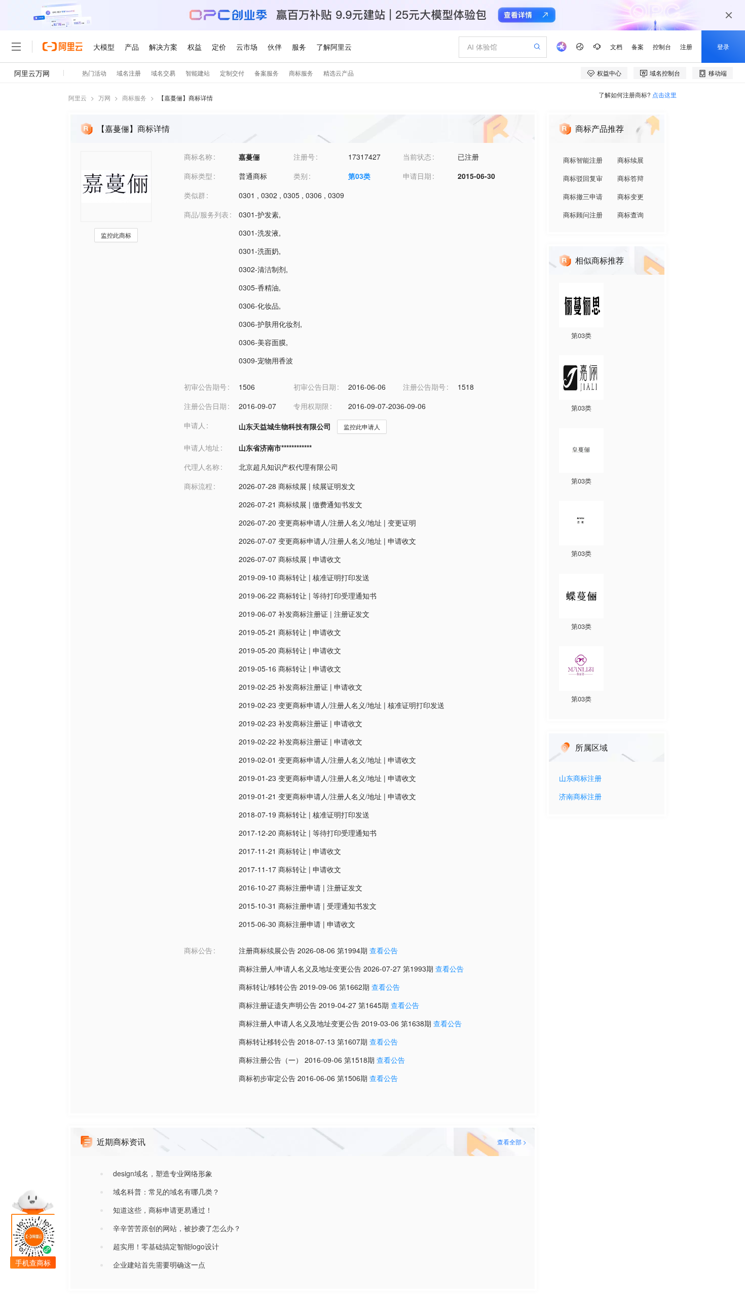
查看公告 (383, 950)
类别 (300, 176)
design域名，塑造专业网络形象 (162, 1173)
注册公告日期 (205, 406)
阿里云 (77, 97)
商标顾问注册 (583, 214)
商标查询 (630, 214)
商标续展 (630, 160)
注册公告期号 (424, 387)
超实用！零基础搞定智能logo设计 (166, 1246)
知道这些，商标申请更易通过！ (162, 1210)
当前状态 (417, 157)
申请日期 (417, 176)
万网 (104, 97)
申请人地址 (201, 447)
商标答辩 (630, 178)
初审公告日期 (314, 387)
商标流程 (198, 486)
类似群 (194, 195)
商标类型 (198, 176)
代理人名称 (201, 467)
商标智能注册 (583, 160)
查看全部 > (512, 1141)
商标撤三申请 (583, 196)
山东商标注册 (580, 779)
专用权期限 (311, 406)
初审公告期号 (205, 387)
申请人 (194, 425)
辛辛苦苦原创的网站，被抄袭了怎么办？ (177, 1228)
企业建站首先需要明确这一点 (159, 1264)
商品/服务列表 (206, 214)
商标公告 (198, 950)
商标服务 (134, 97)
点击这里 (664, 94)
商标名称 (198, 157)
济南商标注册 (580, 797)
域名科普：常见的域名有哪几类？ (166, 1191)
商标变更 (630, 196)
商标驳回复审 (583, 178)
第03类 (359, 176)
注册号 (304, 157)
